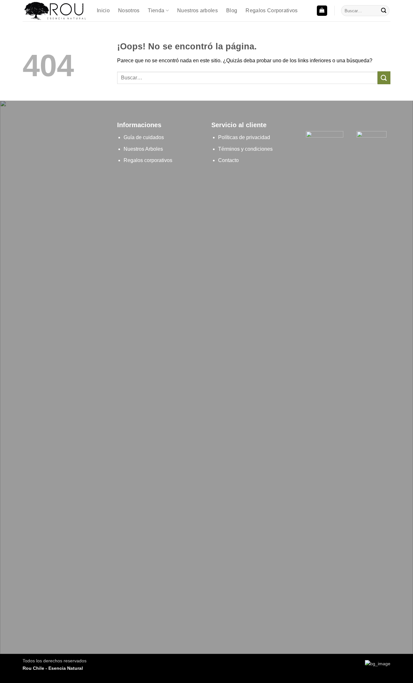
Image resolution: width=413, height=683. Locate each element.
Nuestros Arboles (143, 149)
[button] (322, 10)
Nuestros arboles (197, 10)
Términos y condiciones (245, 149)
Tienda (156, 10)
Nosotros (129, 10)
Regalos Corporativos (271, 10)
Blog (231, 10)
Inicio (103, 10)
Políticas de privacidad (244, 137)
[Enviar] (383, 10)
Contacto (228, 160)
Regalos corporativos (148, 160)
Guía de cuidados (144, 137)
